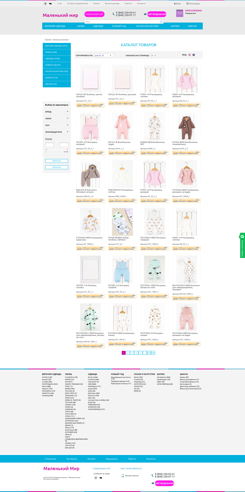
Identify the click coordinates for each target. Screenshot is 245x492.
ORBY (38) (160, 382)
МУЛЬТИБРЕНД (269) (165, 384)
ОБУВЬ (81, 26)
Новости (128, 3)
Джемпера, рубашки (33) (189, 386)
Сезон (48, 118)
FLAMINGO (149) (71, 377)
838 (153, 353)
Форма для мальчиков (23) (190, 388)
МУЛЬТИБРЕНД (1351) (96, 409)
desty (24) (91, 402)
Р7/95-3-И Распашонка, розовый (151, 191)
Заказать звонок (132, 476)
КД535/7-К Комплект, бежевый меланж (86, 191)
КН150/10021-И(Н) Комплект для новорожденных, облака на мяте (90, 335)
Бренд (48, 112)
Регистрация (194, 3)
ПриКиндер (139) (163, 379)
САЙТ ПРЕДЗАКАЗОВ (156, 14)
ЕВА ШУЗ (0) (69, 448)
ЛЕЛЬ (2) (68, 434)
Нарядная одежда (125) (120, 381)
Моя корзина (193, 10)
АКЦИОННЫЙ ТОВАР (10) (75, 418)
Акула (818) (92, 388)
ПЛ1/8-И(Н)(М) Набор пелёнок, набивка (118, 238)
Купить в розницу (112, 3)
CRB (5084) (92, 384)
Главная (48, 39)
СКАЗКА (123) (70, 443)
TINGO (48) (69, 411)
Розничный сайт (94, 14)
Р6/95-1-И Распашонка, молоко (183, 238)
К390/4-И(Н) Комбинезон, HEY (152, 143)
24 (152, 55)
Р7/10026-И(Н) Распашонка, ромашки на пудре (185, 191)
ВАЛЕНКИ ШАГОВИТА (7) (74, 423)
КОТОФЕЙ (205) (71, 432)
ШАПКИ (175, 26)
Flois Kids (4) (70, 391)
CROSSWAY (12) (71, 395)
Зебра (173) (69, 427)
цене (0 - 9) (99, 55)
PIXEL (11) (69, 386)
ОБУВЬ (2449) (51, 52)
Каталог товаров (60, 39)
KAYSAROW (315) (48, 391)
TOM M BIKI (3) (70, 414)
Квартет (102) (47, 388)
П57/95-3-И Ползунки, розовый (86, 143)
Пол (47, 125)
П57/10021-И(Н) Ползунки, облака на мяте (153, 286)
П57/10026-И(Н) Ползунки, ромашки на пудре (185, 334)
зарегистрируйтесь (92, 104)
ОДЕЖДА (98, 26)
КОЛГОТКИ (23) (140, 384)
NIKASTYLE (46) (48, 393)
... (144, 353)
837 (148, 353)
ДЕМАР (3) (69, 425)
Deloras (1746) (93, 395)
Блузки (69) (184, 377)
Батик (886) (46, 386)
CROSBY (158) (70, 405)
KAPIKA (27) (69, 379)
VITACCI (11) (69, 416)
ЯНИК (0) (137, 391)
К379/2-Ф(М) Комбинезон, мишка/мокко (185, 143)
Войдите (80, 104)
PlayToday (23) (139, 382)
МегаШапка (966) (163, 377)
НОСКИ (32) (138, 386)
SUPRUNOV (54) (94, 407)
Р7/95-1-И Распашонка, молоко (151, 95)
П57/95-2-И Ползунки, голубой (119, 286)
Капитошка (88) (71, 430)
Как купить (72, 459)
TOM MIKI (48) (70, 402)
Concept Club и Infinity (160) (98, 400)
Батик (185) (138, 377)
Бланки (96, 3)
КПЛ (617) (68, 382)
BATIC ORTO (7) (71, 393)
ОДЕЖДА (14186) (52, 59)
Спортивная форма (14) (189, 382)
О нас (59, 3)
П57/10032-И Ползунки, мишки (151, 334)
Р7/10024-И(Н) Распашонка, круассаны (89, 238)
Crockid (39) (138, 379)
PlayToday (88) (47, 395)
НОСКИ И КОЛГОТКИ (147, 26)
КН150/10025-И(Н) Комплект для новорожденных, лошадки (186, 287)
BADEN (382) (70, 388)
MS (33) (136, 388)
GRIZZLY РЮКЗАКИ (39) (74, 384)
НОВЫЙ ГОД (119, 26)
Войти (178, 3)
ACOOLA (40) (47, 377)
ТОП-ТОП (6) (69, 445)
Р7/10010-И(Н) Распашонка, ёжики (121, 334)
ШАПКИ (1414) (51, 78)
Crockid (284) (47, 382)
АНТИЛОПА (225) (71, 421)
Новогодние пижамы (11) (121, 383)
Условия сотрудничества (78, 3)
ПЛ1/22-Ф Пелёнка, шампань (122, 94)
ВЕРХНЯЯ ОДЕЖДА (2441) (56, 46)
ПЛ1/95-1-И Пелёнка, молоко (86, 286)
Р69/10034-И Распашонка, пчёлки (120, 191)
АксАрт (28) (46, 379)
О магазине (50, 459)
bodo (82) (91, 391)
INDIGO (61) (69, 398)
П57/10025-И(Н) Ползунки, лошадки (153, 238)
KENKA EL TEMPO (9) (73, 400)
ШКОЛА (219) (51, 84)
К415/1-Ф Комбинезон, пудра (119, 143)
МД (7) (67, 437)
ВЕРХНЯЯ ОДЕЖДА (55, 26)
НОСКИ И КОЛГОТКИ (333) (56, 71)
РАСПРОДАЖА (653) (50, 384)
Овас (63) (91, 398)
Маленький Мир (61, 468)
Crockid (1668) (93, 379)
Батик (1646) (93, 377)
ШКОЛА (192, 26)
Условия (91, 459)
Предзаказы (112, 459)
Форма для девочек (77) (189, 379)
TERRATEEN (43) (94, 405)
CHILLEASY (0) (93, 382)
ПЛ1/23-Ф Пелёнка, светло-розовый (89, 95)
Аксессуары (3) (185, 384)
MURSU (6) (69, 407)
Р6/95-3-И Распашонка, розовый (183, 95)
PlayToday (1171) (94, 386)
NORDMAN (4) (70, 409)
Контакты (141, 3)
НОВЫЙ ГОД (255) (53, 65)
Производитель (53, 132)
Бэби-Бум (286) (94, 393)
